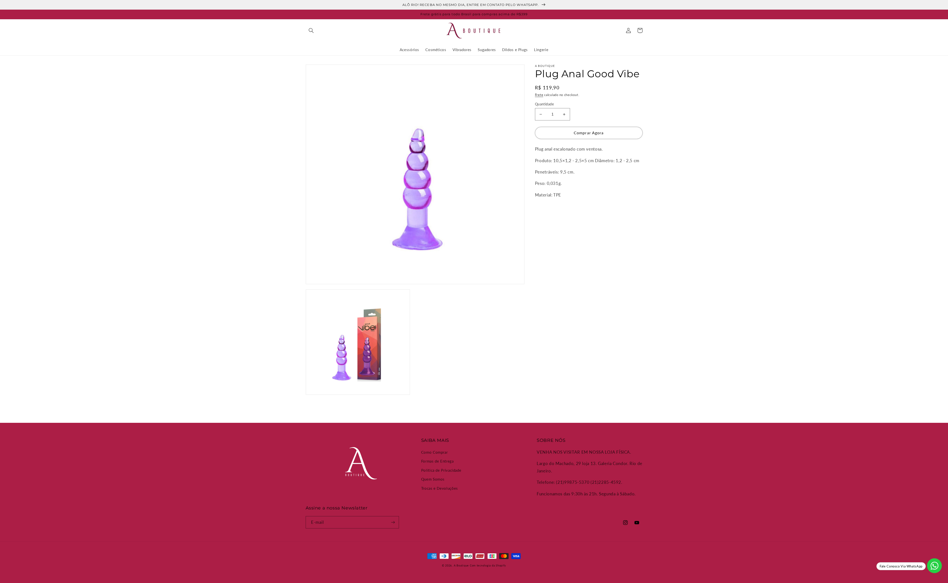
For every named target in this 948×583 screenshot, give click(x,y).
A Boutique (461, 565)
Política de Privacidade (441, 470)
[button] (311, 30)
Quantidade (544, 104)
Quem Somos (433, 479)
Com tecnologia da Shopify (488, 565)
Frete (539, 95)
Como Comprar (434, 452)
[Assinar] (392, 522)
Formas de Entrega (437, 461)
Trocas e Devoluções (439, 488)
